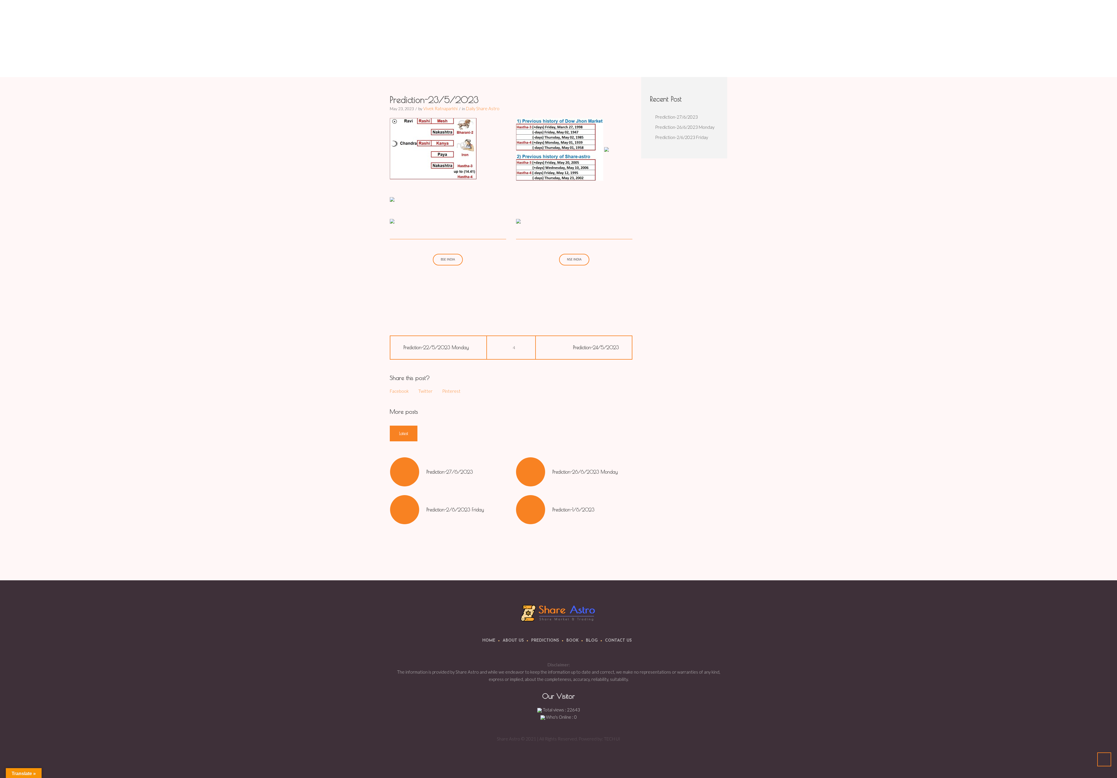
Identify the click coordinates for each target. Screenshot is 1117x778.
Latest (403, 433)
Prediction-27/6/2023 (449, 471)
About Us (513, 640)
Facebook (399, 391)
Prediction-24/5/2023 (596, 347)
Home (639, 62)
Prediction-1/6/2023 (573, 509)
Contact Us (618, 640)
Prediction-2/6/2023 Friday (455, 509)
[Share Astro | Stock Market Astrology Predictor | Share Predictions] (558, 613)
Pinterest (451, 391)
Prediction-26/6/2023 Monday (585, 471)
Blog (592, 640)
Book (572, 640)
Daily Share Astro (664, 62)
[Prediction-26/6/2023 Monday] (530, 471)
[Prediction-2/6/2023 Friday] (404, 509)
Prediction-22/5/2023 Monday (436, 347)
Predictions (545, 640)
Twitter (425, 391)
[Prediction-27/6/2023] (404, 471)
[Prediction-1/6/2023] (530, 509)
